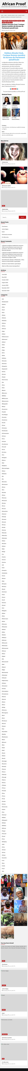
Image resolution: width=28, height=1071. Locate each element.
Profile (7, 22)
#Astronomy (5, 379)
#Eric (3, 489)
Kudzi (3, 231)
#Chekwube (4, 430)
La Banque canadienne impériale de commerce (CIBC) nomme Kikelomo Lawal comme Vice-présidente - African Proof (12, 247)
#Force (3, 505)
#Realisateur (5, 737)
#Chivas (4, 436)
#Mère (3, 632)
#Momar (4, 651)
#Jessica (4, 562)
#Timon (4, 788)
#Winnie (4, 828)
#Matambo (4, 626)
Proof (11, 22)
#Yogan (3, 831)
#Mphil (3, 656)
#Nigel (3, 669)
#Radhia (4, 734)
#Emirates (4, 481)
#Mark (3, 621)
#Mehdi (4, 629)
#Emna (3, 487)
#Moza (3, 653)
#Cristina (4, 452)
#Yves (3, 839)
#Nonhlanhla (5, 672)
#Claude (4, 441)
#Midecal (4, 637)
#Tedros (4, 779)
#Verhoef (4, 814)
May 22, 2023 (11, 164)
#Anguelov (4, 366)
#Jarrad (4, 559)
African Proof (14, 4)
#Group (3, 524)
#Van (3, 812)
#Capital (4, 411)
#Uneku (4, 801)
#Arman (4, 374)
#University (4, 806)
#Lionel (3, 605)
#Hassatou (4, 535)
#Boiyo (3, 406)
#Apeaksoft (4, 368)
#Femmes (4, 497)
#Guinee (4, 530)
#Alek (3, 344)
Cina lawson (5, 226)
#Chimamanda (5, 433)
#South (3, 758)
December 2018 (5, 290)
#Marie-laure (5, 618)
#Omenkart (4, 685)
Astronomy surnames (7, 234)
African (15, 20)
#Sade (3, 747)
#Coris (3, 449)
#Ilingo (3, 551)
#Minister (4, 640)
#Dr (3, 476)
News (3, 22)
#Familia (4, 492)
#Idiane (3, 546)
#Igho (3, 548)
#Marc (3, 616)
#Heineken (4, 538)
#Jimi (3, 567)
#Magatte (4, 610)
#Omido (4, 688)
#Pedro (3, 702)
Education (4, 857)
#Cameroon (4, 409)
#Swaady (4, 766)
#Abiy (3, 307)
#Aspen (3, 377)
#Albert (4, 342)
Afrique (19, 20)
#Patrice (4, 696)
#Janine (4, 557)
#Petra (3, 704)
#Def (3, 463)
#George (4, 516)
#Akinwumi (4, 339)
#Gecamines (5, 511)
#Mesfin (4, 634)
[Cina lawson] (14, 954)
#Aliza (3, 355)
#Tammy (4, 769)
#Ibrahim (4, 543)
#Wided (4, 822)
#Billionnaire (5, 398)
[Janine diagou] (14, 978)
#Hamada (4, 532)
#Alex (3, 347)
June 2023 (4, 274)
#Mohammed (5, 648)
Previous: (13, 127)
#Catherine (4, 420)
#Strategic (4, 761)
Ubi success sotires (6, 185)
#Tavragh (4, 777)
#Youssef (4, 833)
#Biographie (5, 403)
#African (4, 328)
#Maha (3, 613)
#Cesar (3, 425)
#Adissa (4, 323)
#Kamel (3, 578)
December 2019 (5, 288)
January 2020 (5, 285)
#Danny (4, 460)
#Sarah (3, 753)
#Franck (4, 508)
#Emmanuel (4, 484)
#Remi (3, 739)
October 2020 (5, 279)
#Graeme (4, 519)
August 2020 (5, 282)
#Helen (3, 540)
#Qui (3, 728)
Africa (7, 20)
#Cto (3, 454)
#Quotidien (4, 731)
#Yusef (3, 836)
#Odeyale (4, 677)
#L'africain (4, 591)
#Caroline (4, 417)
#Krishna (4, 586)
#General (4, 514)
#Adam (3, 315)
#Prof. (3, 718)
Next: (14, 133)
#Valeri (3, 809)
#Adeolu (4, 317)
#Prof (3, 715)
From (23, 20)
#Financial (4, 500)
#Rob (3, 745)
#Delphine (4, 465)
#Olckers (4, 683)
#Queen (4, 726)
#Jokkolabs (4, 573)
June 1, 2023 (11, 966)
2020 (3, 20)
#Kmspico (4, 583)
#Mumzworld (5, 661)
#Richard (4, 742)
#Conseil (4, 446)
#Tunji (3, 798)
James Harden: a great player (13, 261)
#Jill (3, 565)
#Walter (4, 817)
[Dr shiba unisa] (14, 1051)
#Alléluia (4, 358)
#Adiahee (4, 320)
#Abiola (4, 304)
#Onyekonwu (5, 694)
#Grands (4, 522)
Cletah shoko (5, 209)
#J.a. (3, 554)
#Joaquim (4, 570)
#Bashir (4, 390)
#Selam (3, 755)
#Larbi (3, 600)
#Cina (3, 438)
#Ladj (3, 594)
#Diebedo (4, 473)
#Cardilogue (5, 414)
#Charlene (4, 428)
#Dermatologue (5, 468)
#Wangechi (4, 820)
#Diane (3, 471)
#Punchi (4, 723)
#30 (3, 299)
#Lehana (4, 602)
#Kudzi (3, 589)
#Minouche (4, 642)
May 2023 (4, 277)
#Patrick (4, 699)
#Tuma (3, 796)
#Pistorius (4, 710)
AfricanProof (21, 91)
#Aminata (4, 363)
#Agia (3, 331)
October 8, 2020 (12, 30)
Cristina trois (5, 162)
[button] (2, 11)
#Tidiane (4, 785)
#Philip (3, 707)
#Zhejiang (4, 841)
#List (3, 608)
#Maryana (4, 624)
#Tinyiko (4, 790)
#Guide (3, 527)
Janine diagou (5, 229)
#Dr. (3, 479)
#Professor (4, 720)
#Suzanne (4, 763)
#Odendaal (4, 675)
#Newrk (4, 667)
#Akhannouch (5, 336)
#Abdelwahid (5, 301)
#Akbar (3, 334)
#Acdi (3, 309)
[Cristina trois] (14, 151)
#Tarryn (4, 771)
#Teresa (4, 782)
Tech (3, 871)
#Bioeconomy (5, 401)
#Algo (3, 350)
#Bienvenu (4, 393)
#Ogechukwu (5, 680)
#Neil (3, 664)
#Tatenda (4, 774)
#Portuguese (5, 712)
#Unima (4, 804)
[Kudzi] (14, 1003)
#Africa (3, 326)
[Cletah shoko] (14, 199)
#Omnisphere (5, 691)
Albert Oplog (5, 30)
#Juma (3, 575)
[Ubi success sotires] (14, 175)
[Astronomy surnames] (14, 1027)
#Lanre (3, 597)
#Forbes (4, 503)
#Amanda (4, 360)
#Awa (3, 385)
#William (4, 825)
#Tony (3, 793)
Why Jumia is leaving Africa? (13, 266)
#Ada (3, 312)
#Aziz (3, 387)
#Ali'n (3, 352)
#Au (3, 382)
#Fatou (3, 495)
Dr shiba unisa (5, 237)
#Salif (3, 750)
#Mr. (3, 659)
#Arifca (3, 371)
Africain (10, 20)
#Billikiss (4, 395)
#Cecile (3, 422)
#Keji (3, 581)
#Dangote (4, 457)
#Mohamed (4, 645)
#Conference (5, 444)
